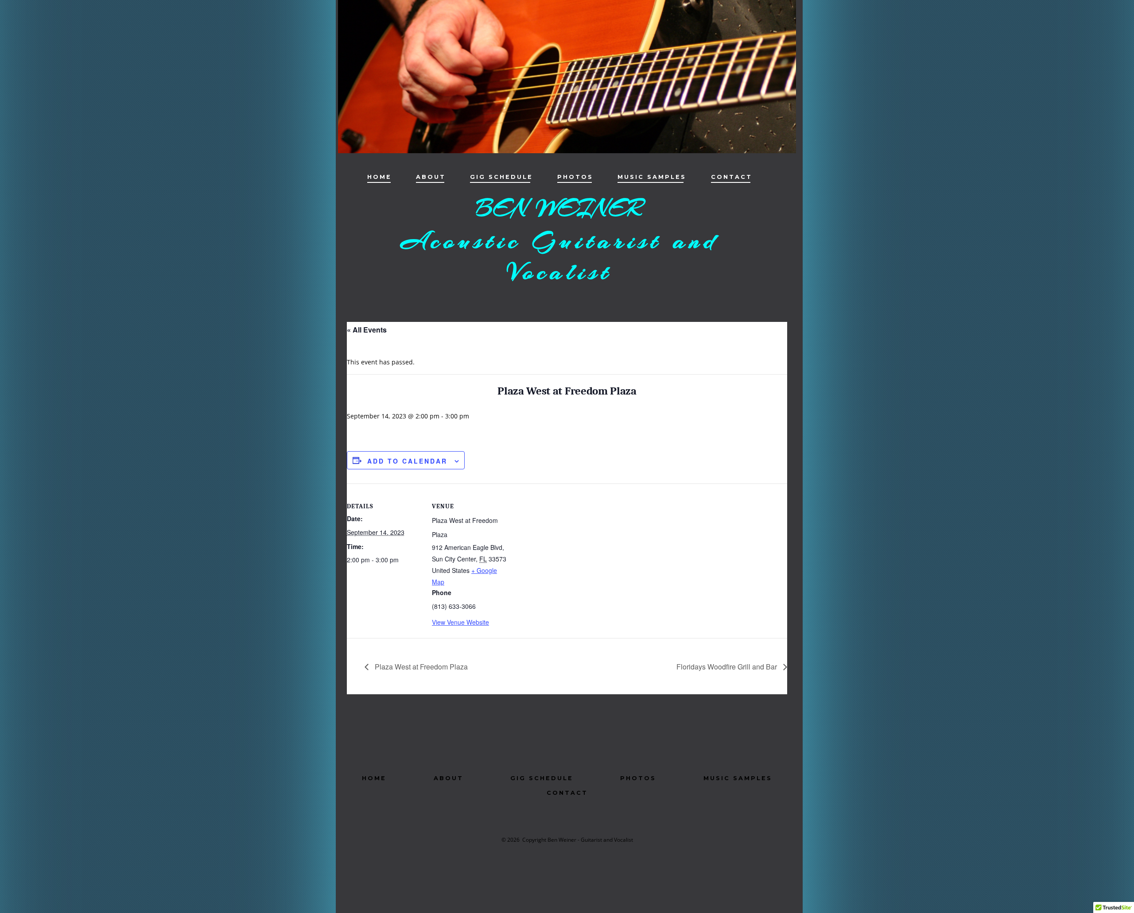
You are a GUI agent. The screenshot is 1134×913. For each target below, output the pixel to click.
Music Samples (651, 177)
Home (379, 177)
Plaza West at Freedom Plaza (420, 667)
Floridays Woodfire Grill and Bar (727, 667)
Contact (731, 177)
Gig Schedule (501, 177)
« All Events (367, 330)
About (431, 177)
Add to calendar (407, 460)
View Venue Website (460, 622)
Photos (575, 177)
